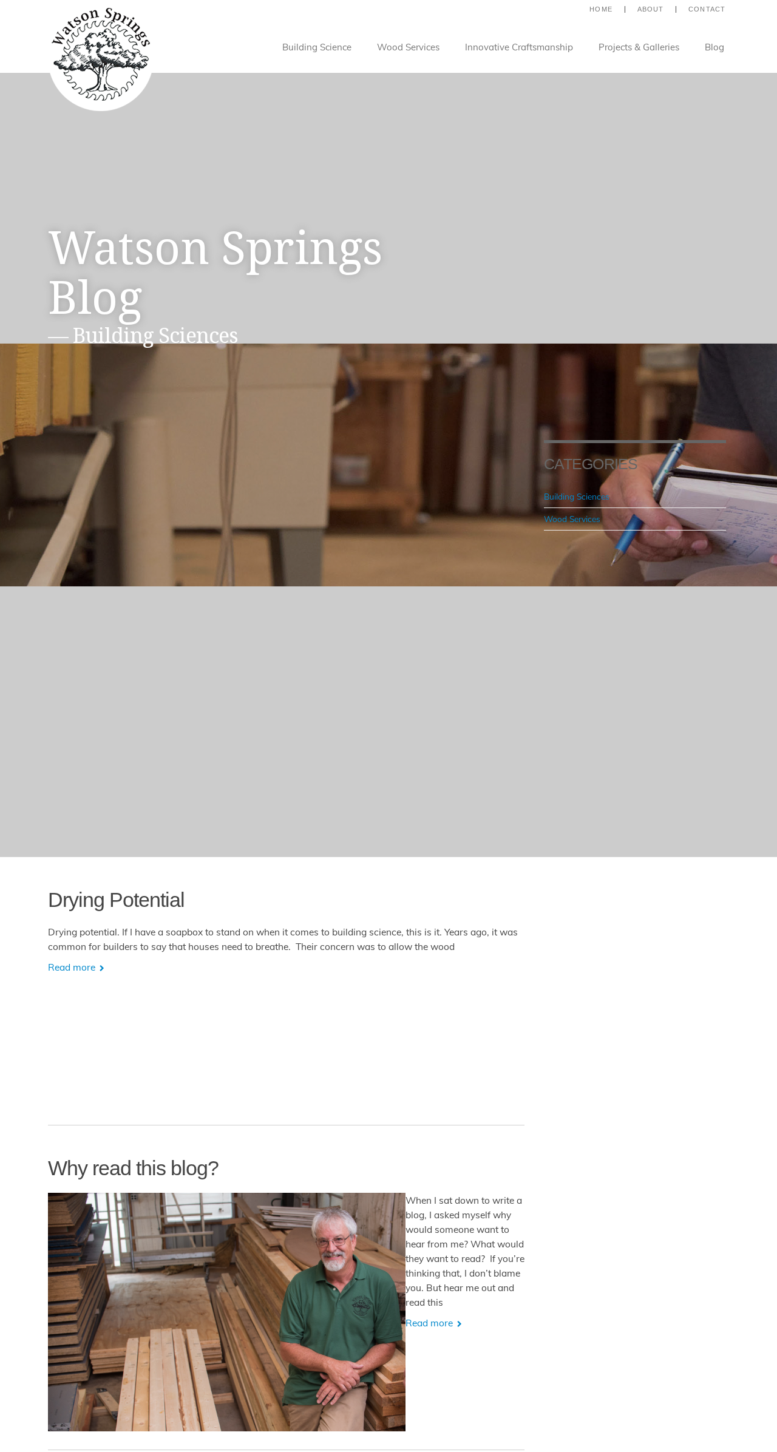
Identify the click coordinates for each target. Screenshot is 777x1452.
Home (600, 9)
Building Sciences (576, 496)
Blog (714, 47)
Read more (73, 967)
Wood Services (408, 47)
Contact (706, 9)
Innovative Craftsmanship (519, 47)
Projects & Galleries (639, 47)
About (650, 9)
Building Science (316, 47)
